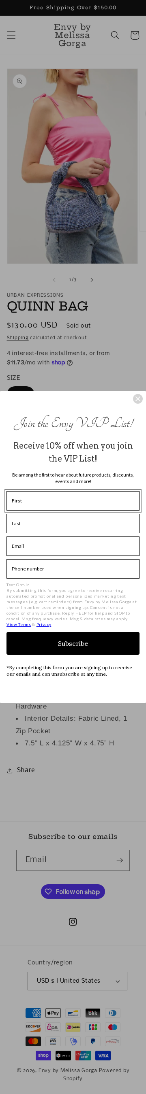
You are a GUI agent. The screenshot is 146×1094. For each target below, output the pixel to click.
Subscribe (73, 643)
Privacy (44, 624)
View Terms (18, 624)
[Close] (138, 399)
